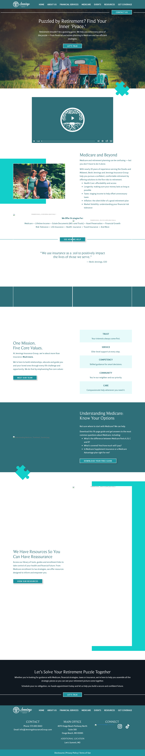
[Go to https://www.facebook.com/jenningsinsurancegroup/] (104, 726)
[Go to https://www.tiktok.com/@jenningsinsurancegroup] (127, 726)
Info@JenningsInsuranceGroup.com (36, 729)
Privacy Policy (72, 752)
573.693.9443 (36, 726)
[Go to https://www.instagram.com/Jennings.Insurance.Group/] (120, 726)
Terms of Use (85, 752)
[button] (122, 12)
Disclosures (59, 752)
